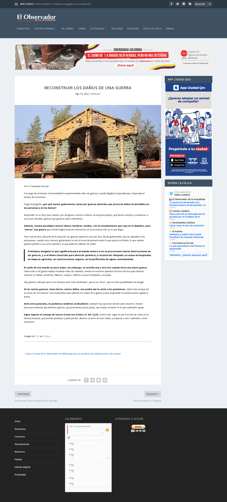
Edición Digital (22, 467)
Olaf (37, 336)
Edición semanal (44, 28)
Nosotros (20, 451)
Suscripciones (22, 444)
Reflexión (133, 28)
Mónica (79, 473)
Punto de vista (152, 28)
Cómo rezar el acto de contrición (186, 225)
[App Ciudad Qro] (188, 129)
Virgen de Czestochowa (87, 464)
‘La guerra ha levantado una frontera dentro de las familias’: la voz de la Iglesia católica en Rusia (187, 205)
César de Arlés (82, 470)
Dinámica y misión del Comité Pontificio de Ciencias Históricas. (186, 236)
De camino (67, 28)
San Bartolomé (83, 448)
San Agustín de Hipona (87, 477)
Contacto (20, 436)
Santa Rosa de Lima (85, 443)
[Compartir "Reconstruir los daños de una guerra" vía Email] (99, 380)
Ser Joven (117, 28)
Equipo (18, 459)
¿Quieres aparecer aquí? (194, 255)
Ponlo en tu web (94, 489)
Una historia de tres (182, 242)
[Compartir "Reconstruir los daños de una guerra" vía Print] (105, 380)
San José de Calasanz (86, 460)
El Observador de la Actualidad (188, 199)
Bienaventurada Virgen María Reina (88, 432)
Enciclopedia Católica (183, 222)
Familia (170, 28)
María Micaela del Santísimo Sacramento (97, 457)
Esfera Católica (182, 194)
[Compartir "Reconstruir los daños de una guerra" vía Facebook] (86, 380)
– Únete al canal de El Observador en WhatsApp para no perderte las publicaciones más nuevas (72, 353)
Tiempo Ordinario (79, 429)
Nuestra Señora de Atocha (89, 483)
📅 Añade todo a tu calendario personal (88, 437)
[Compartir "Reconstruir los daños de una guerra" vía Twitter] (92, 380)
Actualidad (97, 28)
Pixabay (47, 336)
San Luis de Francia (85, 454)
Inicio (17, 421)
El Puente (177, 231)
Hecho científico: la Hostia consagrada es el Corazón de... (63, 3)
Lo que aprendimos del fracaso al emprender (187, 247)
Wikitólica (175, 255)
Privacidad (20, 474)
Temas (82, 28)
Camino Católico (181, 210)
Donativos (23, 28)
